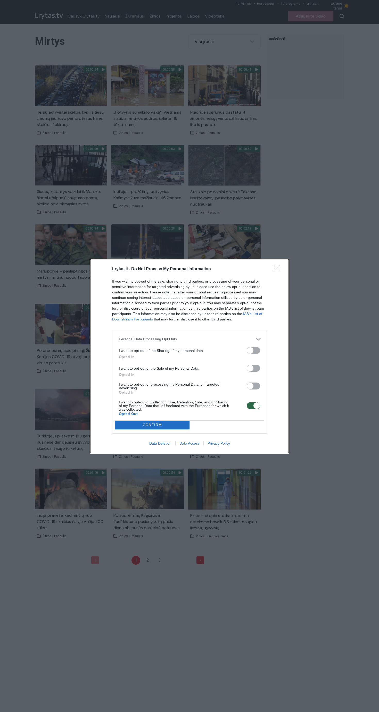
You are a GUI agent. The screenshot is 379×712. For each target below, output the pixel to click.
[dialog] (189, 356)
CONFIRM (152, 425)
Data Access (189, 443)
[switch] (253, 350)
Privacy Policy (219, 443)
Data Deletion (160, 443)
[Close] (279, 269)
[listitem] (189, 339)
